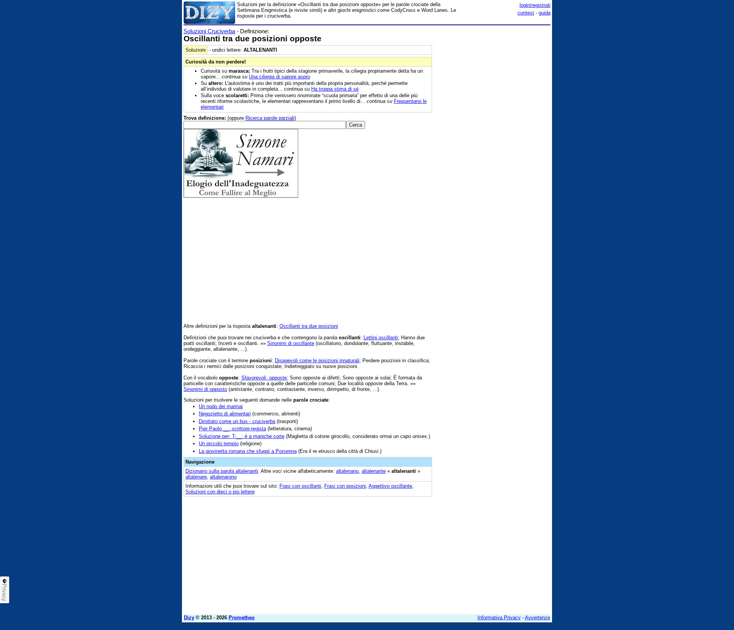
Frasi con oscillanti (300, 486)
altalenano (347, 471)
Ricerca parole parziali (269, 118)
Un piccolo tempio (219, 443)
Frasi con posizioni (345, 486)
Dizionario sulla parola (221, 471)
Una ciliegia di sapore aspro (279, 77)
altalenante (374, 471)
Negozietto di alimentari (225, 414)
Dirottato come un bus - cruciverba (237, 421)
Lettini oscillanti (381, 337)
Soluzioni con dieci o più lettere (220, 492)
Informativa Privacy (499, 617)
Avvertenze (537, 617)
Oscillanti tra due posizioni (308, 326)
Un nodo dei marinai (221, 406)
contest (526, 13)
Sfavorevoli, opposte (264, 378)
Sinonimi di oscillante (290, 343)
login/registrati (535, 5)
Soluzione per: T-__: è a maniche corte (241, 436)
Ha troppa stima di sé (335, 89)
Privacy (4, 592)
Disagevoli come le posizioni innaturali (317, 360)
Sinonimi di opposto (205, 389)
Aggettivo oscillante (390, 486)
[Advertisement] (493, 142)
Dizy (189, 617)
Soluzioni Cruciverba (209, 31)
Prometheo (242, 617)
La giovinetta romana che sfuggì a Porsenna (248, 451)
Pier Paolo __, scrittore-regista (232, 428)
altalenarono (223, 477)
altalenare (196, 477)
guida (544, 13)
